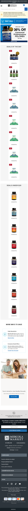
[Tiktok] (15, 484)
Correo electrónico (21, 442)
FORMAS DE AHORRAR (7, 475)
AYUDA (3, 479)
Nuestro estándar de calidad (7, 459)
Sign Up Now (11, 338)
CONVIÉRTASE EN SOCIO (8, 470)
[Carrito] (24, 5)
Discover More (14, 396)
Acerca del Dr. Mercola (6, 466)
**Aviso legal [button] (13, 494)
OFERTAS (13, 509)
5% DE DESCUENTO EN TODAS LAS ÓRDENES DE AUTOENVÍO (14, 416)
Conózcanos (5, 455)
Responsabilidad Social (7, 461)
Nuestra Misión (4, 464)
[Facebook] (7, 484)
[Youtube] (20, 484)
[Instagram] (11, 484)
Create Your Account (13, 350)
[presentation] (2, 414)
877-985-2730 (8, 442)
